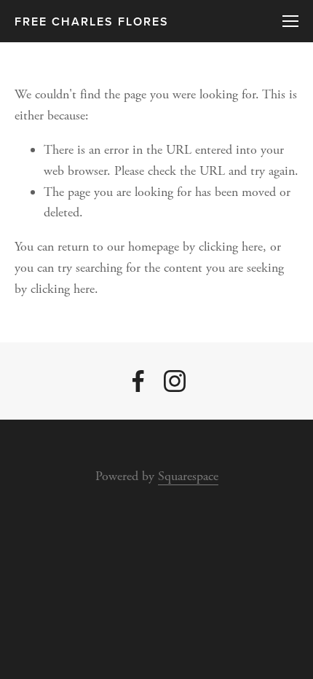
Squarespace (188, 476)
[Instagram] (174, 381)
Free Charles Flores (92, 21)
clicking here (231, 246)
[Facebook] (138, 381)
